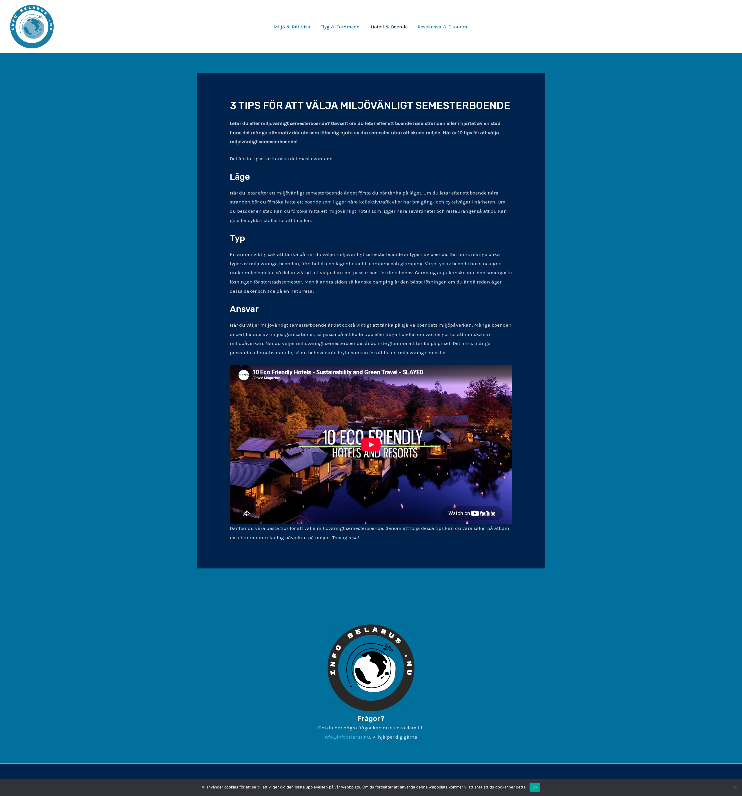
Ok (535, 787)
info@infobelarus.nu (346, 737)
